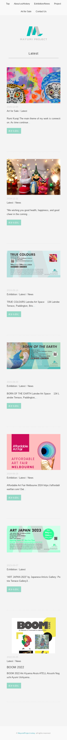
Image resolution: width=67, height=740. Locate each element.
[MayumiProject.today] (34, 28)
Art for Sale (26, 11)
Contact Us (41, 11)
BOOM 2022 (15, 667)
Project (57, 4)
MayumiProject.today (26, 733)
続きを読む (14, 131)
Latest (24, 111)
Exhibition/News (42, 4)
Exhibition (12, 294)
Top (8, 4)
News (18, 203)
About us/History (22, 4)
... (29, 122)
